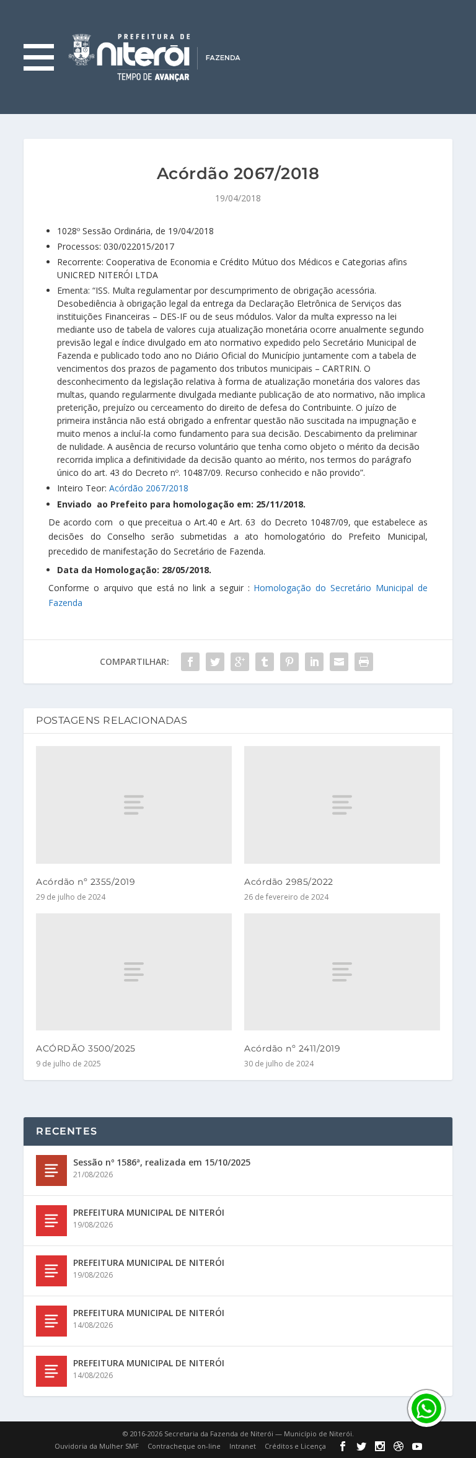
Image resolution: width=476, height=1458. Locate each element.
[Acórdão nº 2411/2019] (342, 971)
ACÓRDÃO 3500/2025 (86, 1048)
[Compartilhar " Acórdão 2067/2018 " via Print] (363, 661)
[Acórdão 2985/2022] (342, 804)
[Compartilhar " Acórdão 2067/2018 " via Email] (339, 661)
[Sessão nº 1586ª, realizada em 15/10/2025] (51, 1170)
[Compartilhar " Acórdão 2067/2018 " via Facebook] (190, 661)
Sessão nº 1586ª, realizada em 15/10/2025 (161, 1162)
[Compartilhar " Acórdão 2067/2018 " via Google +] (239, 661)
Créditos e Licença (295, 1446)
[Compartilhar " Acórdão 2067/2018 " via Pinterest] (289, 661)
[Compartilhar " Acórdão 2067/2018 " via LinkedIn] (314, 661)
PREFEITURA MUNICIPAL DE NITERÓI (148, 1212)
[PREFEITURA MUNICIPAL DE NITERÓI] (51, 1220)
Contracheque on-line (184, 1446)
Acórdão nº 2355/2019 (85, 881)
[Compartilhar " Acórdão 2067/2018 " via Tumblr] (264, 661)
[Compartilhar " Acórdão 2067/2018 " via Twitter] (215, 661)
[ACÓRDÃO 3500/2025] (134, 971)
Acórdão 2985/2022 (288, 881)
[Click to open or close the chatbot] (426, 1408)
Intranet (242, 1446)
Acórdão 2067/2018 (148, 488)
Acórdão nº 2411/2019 (292, 1048)
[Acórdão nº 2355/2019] (134, 804)
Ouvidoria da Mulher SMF (97, 1446)
